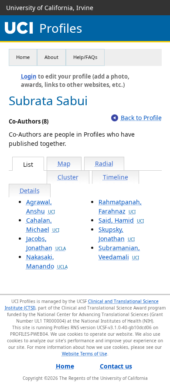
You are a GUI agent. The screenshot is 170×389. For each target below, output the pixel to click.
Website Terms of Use (84, 354)
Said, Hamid (121, 220)
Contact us (116, 366)
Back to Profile (141, 118)
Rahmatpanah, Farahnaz (120, 206)
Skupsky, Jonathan (117, 234)
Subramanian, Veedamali (119, 252)
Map (64, 163)
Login (29, 76)
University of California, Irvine (49, 7)
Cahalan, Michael (42, 225)
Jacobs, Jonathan (46, 243)
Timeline (115, 177)
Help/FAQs (85, 57)
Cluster (68, 177)
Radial (104, 163)
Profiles (60, 28)
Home (23, 57)
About (51, 57)
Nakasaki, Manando (47, 261)
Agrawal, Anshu (40, 206)
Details (30, 190)
